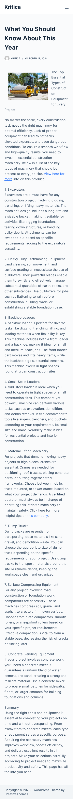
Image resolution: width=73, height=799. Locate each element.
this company (37, 516)
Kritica (12, 7)
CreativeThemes (16, 794)
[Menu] (67, 7)
